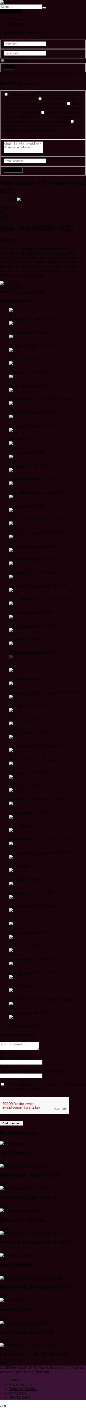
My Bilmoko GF (21, 759)
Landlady (16, 666)
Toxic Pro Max (20, 1013)
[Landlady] (9, 283)
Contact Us (18, 1393)
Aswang (15, 706)
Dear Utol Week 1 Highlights (31, 399)
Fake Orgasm (20, 893)
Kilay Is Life (18, 866)
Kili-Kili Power (20, 626)
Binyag (14, 879)
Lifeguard (17, 773)
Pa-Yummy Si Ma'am (25, 799)
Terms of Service (23, 1389)
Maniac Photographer (26, 652)
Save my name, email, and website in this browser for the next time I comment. (42, 1086)
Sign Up (15, 11)
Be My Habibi (20, 959)
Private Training (21, 559)
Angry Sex (17, 732)
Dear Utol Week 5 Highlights (31, 692)
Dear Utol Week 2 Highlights (31, 492)
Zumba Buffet (20, 479)
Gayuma (15, 506)
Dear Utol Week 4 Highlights (31, 599)
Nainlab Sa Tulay (22, 572)
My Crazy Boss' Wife (26, 586)
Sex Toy (15, 452)
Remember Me (17, 61)
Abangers (17, 466)
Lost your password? (55, 74)
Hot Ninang (18, 332)
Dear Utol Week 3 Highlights (31, 546)
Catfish (14, 919)
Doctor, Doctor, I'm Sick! (28, 853)
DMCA (14, 1380)
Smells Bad (18, 786)
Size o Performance (25, 532)
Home (14, 19)
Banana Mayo (20, 372)
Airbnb (14, 719)
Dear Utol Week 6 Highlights (31, 746)
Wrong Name (19, 386)
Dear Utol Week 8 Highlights (31, 906)
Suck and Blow (21, 986)
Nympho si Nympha (24, 519)
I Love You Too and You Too (31, 999)
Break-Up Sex (20, 639)
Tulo (12, 439)
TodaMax (16, 1026)
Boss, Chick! (19, 933)
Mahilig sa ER (20, 346)
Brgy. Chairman (21, 826)
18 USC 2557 (19, 1397)
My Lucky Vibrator (23, 426)
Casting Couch (20, 412)
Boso (13, 946)
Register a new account (18, 74)
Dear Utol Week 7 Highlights (31, 839)
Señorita (15, 359)
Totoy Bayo (18, 813)
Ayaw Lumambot (22, 319)
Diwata (14, 679)
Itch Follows (19, 612)
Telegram (16, 24)
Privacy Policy (20, 1384)
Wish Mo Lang (20, 973)
